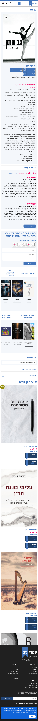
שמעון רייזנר (17, 344)
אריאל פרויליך (17, 302)
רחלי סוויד (5, 344)
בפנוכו (29, 300)
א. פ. (5, 302)
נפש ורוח (18, 89)
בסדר (32, 716)
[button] (19, 3)
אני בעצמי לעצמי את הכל (29, 343)
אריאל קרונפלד (29, 346)
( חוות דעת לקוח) (20, 85)
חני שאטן (29, 302)
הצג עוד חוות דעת (29, 226)
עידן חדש (12, 89)
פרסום (29, 263)
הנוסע (17, 300)
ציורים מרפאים (5, 342)
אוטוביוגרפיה (25, 89)
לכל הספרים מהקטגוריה (10, 274)
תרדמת (5, 300)
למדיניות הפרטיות (21, 713)
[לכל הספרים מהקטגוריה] (10, 270)
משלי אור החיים (17, 342)
